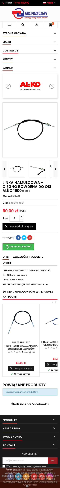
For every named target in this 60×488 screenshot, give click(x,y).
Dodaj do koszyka (19, 226)
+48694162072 (21, 2)
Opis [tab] (5, 257)
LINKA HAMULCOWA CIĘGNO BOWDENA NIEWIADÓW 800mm (21, 349)
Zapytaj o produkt (18, 247)
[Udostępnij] (18, 237)
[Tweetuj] (24, 237)
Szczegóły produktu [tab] (28, 257)
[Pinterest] (29, 237)
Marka (7, 196)
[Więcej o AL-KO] (30, 86)
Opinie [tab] (6, 263)
